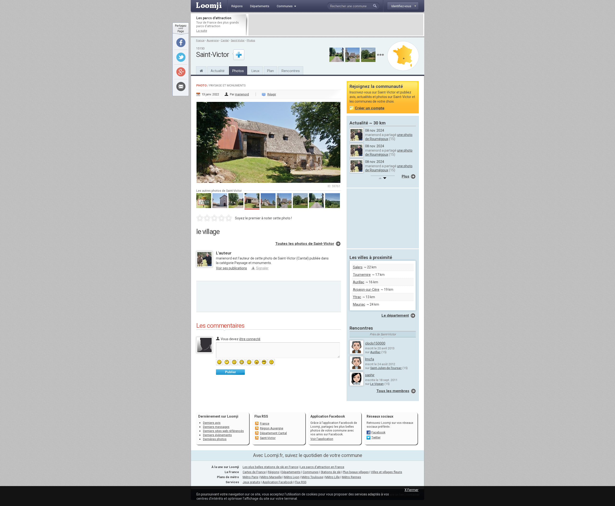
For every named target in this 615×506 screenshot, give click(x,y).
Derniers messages (216, 427)
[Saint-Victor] (201, 70)
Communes (311, 472)
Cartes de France (254, 472)
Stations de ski (331, 472)
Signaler (262, 268)
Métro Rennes (351, 477)
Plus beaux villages (356, 472)
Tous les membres (392, 391)
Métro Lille (332, 477)
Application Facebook (277, 482)
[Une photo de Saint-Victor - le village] (268, 141)
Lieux (255, 71)
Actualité (218, 71)
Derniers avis (212, 423)
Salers (358, 267)
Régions (273, 472)
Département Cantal (273, 433)
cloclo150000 (375, 343)
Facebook (378, 432)
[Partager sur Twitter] (180, 57)
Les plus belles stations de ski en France (270, 467)
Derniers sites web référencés (223, 431)
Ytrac (357, 297)
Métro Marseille (271, 477)
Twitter (376, 437)
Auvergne (213, 40)
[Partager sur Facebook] (180, 42)
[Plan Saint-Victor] (403, 56)
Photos (251, 40)
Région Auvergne (271, 428)
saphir (370, 375)
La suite (201, 30)
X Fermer (411, 490)
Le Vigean (377, 384)
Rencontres (291, 71)
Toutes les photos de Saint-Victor (304, 243)
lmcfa (369, 359)
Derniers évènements (217, 435)
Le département (395, 315)
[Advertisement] (335, 25)
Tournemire (362, 275)
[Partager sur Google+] (180, 71)
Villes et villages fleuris (386, 472)
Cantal (225, 40)
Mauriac (359, 304)
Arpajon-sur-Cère (366, 289)
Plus (405, 176)
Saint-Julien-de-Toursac (386, 368)
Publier (230, 372)
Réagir (271, 94)
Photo (201, 85)
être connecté (249, 339)
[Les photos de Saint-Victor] (380, 55)
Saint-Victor (238, 40)
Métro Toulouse (312, 477)
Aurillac (358, 282)
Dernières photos (215, 439)
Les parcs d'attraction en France (322, 467)
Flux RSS (261, 416)
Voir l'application (321, 439)
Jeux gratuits (251, 482)
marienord (242, 94)
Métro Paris (250, 477)
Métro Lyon (291, 477)
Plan (270, 71)
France (200, 40)
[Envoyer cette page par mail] (180, 86)
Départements (291, 472)
